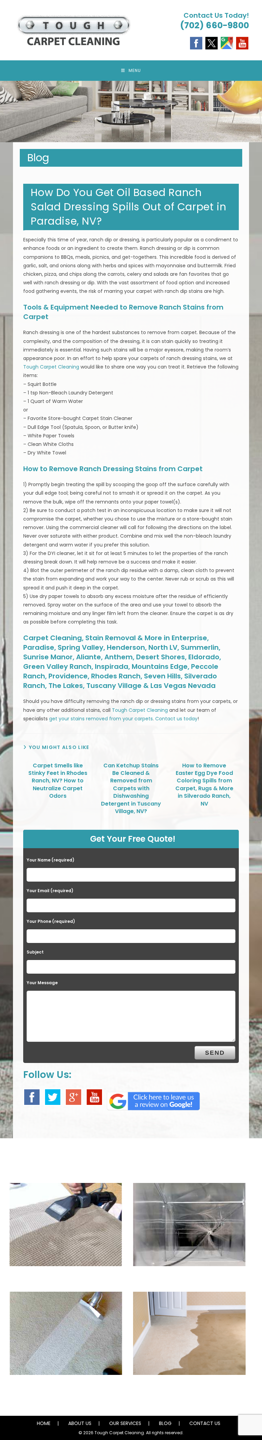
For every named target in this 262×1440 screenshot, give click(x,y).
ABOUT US (79, 1423)
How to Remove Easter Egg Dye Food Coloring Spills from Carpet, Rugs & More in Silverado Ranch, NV (204, 785)
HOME (43, 1423)
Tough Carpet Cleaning (51, 366)
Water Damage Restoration (189, 1387)
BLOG (165, 1423)
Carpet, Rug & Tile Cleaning (65, 1387)
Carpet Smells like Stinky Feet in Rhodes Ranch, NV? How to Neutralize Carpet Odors (57, 781)
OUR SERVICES (125, 1423)
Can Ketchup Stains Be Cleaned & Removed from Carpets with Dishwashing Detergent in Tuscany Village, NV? (131, 788)
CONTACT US (204, 1423)
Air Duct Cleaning (189, 1278)
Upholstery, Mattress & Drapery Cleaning (66, 1278)
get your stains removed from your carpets (101, 718)
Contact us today (176, 718)
